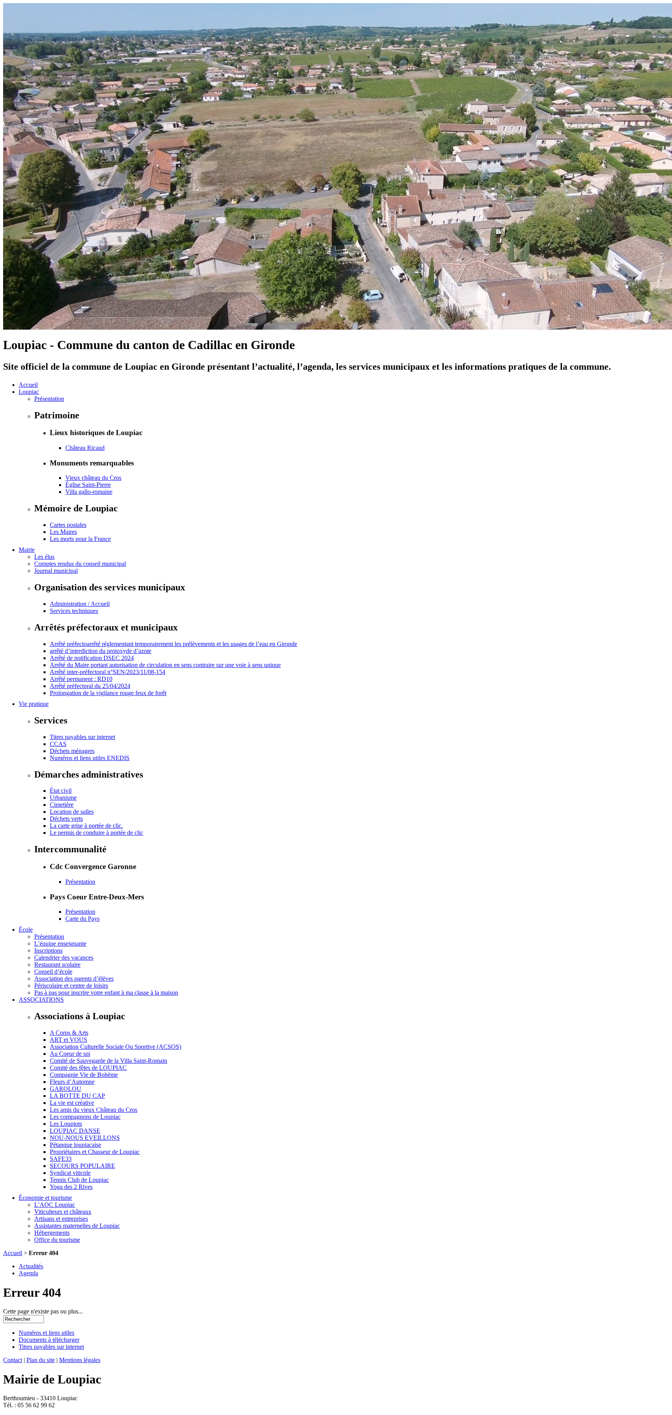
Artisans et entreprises (61, 1218)
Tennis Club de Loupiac (79, 1179)
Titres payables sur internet (82, 737)
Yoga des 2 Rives (71, 1186)
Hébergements (52, 1232)
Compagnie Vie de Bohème (84, 1074)
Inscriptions (48, 950)
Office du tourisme (57, 1239)
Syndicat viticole (70, 1172)
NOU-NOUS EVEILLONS (85, 1137)
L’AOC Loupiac (54, 1204)
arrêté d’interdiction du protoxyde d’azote (100, 651)
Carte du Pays (82, 918)
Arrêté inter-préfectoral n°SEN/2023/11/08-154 (107, 672)
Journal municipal (56, 570)
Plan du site (40, 1360)
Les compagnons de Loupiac (85, 1116)
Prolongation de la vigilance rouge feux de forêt (108, 693)
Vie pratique (34, 703)
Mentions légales (79, 1360)
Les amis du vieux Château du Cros (93, 1109)
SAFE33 (61, 1158)
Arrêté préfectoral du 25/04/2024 (90, 686)
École (26, 929)
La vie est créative (72, 1102)
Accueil (28, 384)
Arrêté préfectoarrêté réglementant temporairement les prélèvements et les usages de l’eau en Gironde (173, 644)
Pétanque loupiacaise (75, 1144)
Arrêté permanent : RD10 (81, 679)
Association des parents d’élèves (74, 978)
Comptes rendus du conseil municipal (80, 563)
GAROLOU (65, 1088)
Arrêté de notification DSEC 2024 (92, 658)
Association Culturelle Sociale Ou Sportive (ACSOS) (115, 1046)
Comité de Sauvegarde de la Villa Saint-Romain (108, 1060)
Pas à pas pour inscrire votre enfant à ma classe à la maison (106, 992)
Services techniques (74, 610)
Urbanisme (63, 797)
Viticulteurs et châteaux (62, 1211)
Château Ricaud (85, 447)
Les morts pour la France (80, 538)
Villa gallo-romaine (88, 491)
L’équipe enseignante (60, 943)
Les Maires (63, 531)
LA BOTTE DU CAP (77, 1095)
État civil (61, 790)
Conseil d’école (53, 971)
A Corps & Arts (69, 1032)
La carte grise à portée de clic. (86, 825)
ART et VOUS (68, 1039)
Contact (12, 1360)
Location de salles (72, 811)
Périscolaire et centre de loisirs (71, 985)
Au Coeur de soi (70, 1053)
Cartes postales (68, 524)
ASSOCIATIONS (41, 999)
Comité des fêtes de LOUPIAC (88, 1067)
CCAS (58, 744)
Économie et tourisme (45, 1197)
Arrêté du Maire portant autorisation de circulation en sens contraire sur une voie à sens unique (165, 665)
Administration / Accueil (80, 603)
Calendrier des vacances (63, 957)
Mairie (27, 549)
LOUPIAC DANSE (75, 1130)
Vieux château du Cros (93, 477)
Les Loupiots (66, 1123)
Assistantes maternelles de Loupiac (77, 1225)
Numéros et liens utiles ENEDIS (90, 758)
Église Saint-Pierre (88, 484)
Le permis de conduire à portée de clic (96, 832)
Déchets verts (66, 818)
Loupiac (29, 391)
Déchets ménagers (72, 751)
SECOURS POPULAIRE (82, 1165)
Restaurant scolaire (57, 964)
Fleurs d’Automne (72, 1081)
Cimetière (62, 804)
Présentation (49, 398)
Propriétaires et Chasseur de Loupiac (95, 1151)
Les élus (44, 556)
